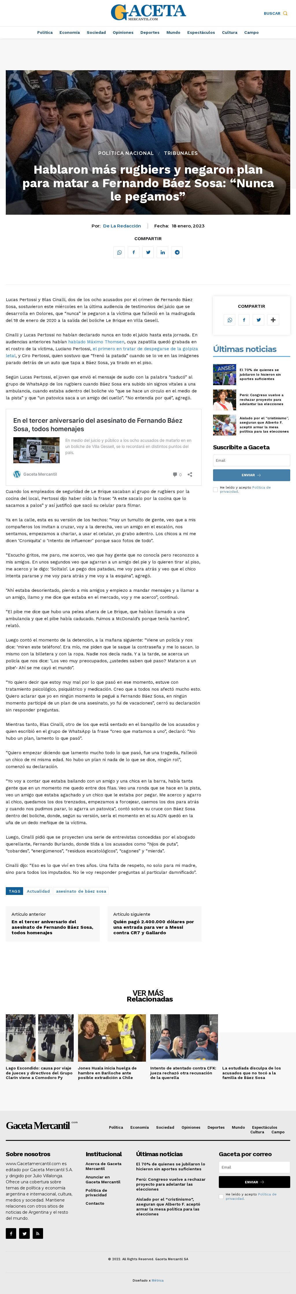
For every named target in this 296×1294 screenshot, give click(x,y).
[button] (277, 13)
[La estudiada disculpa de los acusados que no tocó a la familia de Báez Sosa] (256, 1038)
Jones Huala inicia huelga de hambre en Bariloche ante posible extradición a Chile (107, 1073)
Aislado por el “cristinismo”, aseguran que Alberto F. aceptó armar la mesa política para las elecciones (264, 425)
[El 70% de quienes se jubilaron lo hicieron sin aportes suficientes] (224, 374)
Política (116, 1127)
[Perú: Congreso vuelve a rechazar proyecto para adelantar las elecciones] (224, 400)
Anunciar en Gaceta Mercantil (103, 1179)
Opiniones (191, 1127)
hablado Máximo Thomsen (96, 341)
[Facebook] (133, 252)
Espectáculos (264, 1127)
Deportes (216, 1127)
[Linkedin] (162, 252)
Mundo (238, 1127)
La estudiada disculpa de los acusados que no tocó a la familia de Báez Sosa (251, 1073)
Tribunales (181, 153)
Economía (139, 1127)
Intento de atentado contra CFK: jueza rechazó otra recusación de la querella (183, 1073)
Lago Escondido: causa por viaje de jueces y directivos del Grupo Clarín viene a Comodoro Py (39, 1073)
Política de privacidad (96, 1192)
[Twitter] (148, 252)
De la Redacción (122, 226)
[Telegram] (177, 252)
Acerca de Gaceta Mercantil (103, 1166)
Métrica (158, 1280)
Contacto (95, 1203)
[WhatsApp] (119, 252)
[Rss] (38, 1233)
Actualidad (38, 891)
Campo (277, 1132)
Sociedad (165, 1127)
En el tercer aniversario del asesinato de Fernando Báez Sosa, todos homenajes (52, 927)
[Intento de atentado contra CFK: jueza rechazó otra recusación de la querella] (184, 1038)
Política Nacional (126, 153)
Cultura (257, 1132)
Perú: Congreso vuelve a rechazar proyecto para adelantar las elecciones (262, 399)
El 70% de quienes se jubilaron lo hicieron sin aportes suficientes (260, 374)
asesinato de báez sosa (81, 891)
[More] (273, 320)
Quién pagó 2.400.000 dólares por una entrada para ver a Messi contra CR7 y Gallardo (153, 927)
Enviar (248, 475)
